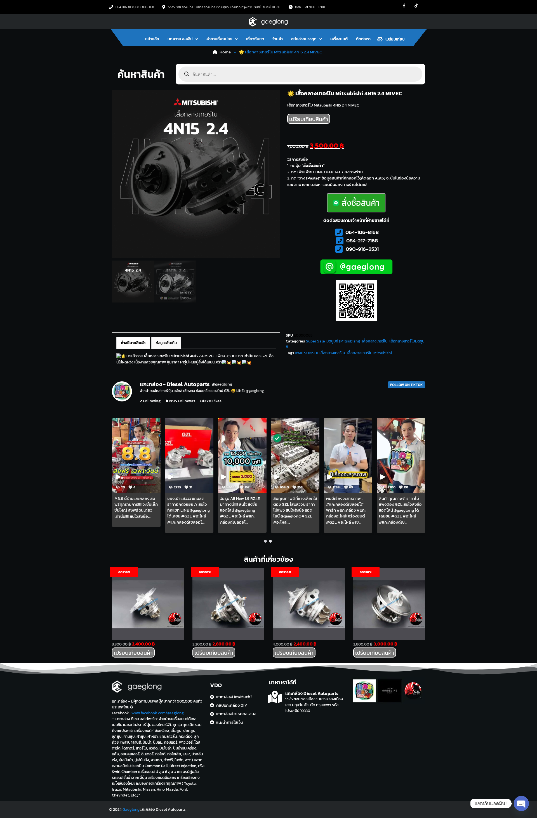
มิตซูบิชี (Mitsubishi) (343, 341)
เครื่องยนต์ (339, 39)
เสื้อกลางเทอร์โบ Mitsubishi (369, 353)
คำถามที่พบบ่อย (219, 39)
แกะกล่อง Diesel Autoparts (311, 693)
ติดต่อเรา (363, 39)
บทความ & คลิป (180, 39)
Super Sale (315, 341)
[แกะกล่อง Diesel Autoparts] (274, 697)
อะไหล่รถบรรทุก (304, 39)
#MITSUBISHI (306, 353)
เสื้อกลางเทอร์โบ (375, 341)
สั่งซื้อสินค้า (360, 203)
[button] (182, 39)
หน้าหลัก (152, 39)
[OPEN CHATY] (521, 803)
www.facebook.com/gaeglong (157, 713)
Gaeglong (131, 809)
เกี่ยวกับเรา (255, 39)
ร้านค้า (277, 39)
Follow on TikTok (406, 384)
